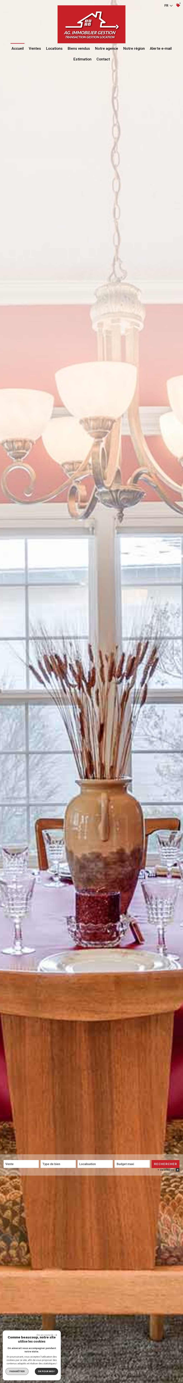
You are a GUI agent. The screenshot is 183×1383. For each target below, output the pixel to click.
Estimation (82, 59)
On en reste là (44, 1334)
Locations (54, 48)
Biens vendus (79, 48)
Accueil (17, 48)
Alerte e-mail (161, 48)
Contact (103, 59)
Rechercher (165, 1164)
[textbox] (58, 1164)
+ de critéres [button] (168, 1169)
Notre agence (106, 48)
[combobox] (21, 1164)
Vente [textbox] (9, 1164)
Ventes (35, 48)
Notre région (134, 48)
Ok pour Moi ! (46, 1371)
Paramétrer (17, 1371)
